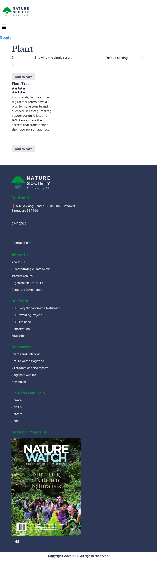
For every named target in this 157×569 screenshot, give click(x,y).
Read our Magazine (29, 432)
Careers (16, 414)
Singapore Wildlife (23, 375)
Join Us (16, 407)
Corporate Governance (26, 290)
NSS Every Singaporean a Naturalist (35, 308)
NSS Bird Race (21, 322)
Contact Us (22, 198)
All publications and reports (29, 368)
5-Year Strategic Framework (30, 269)
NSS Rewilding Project (26, 315)
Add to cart (23, 77)
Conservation (20, 329)
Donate (16, 400)
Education (18, 336)
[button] (78, 27)
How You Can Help (28, 393)
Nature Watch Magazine (27, 361)
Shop (14, 421)
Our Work (19, 301)
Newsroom (18, 382)
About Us (20, 255)
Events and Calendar (25, 354)
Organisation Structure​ (27, 283)
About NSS (18, 262)
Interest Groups (22, 276)
